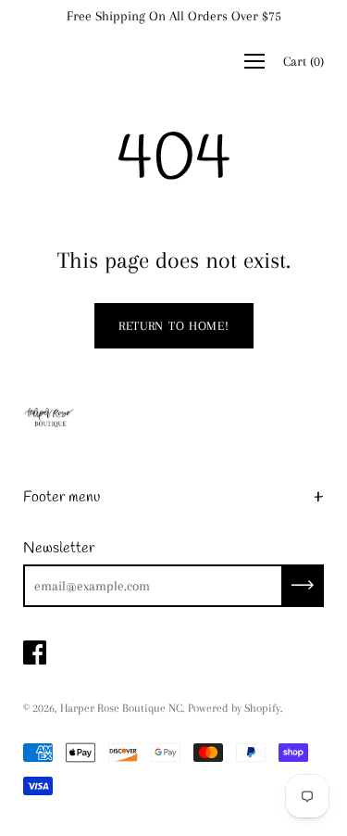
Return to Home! (173, 326)
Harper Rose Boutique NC (121, 708)
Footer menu (61, 497)
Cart (303, 61)
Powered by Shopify (234, 708)
